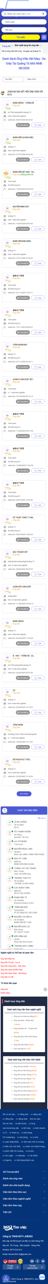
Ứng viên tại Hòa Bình (24, 1087)
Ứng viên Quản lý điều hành (12, 970)
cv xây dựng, (22, 1137)
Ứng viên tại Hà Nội (25, 1066)
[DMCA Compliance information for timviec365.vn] (20, 1261)
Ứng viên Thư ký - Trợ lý (10, 962)
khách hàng (5, 993)
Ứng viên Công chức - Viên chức (13, 966)
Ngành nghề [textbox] (10, 22)
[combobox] (24, 22)
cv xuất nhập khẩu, (11, 1142)
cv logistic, (7, 1160)
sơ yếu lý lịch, (21, 1123)
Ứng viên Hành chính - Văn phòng (13, 973)
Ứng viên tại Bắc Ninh (25, 1095)
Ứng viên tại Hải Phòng (25, 1070)
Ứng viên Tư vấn (7, 977)
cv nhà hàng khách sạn (24, 1160)
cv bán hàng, (26, 1132)
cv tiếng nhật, (22, 1119)
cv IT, (5, 1132)
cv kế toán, (26, 1128)
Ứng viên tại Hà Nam (24, 1099)
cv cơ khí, (34, 1137)
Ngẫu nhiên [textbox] (31, 79)
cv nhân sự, (14, 1132)
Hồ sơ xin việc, (9, 1114)
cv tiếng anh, (23, 1114)
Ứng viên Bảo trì (22, 1049)
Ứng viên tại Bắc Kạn (23, 1083)
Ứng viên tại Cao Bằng (24, 1079)
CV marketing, (9, 1137)
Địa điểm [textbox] (8, 79)
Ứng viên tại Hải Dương (25, 1091)
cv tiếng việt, (36, 1114)
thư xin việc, (8, 1123)
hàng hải (4, 989)
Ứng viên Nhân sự (8, 959)
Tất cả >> (41, 818)
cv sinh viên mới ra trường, (32, 1142)
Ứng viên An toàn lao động (26, 1016)
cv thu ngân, (8, 1155)
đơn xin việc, (35, 1119)
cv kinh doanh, (39, 1128)
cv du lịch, (30, 1151)
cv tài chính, (32, 1155)
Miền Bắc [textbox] (8, 30)
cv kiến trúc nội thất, (12, 1146)
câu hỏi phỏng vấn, (11, 1128)
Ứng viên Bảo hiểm (24, 1045)
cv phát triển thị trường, (13, 1151)
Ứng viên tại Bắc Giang (25, 1074)
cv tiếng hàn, (8, 1119)
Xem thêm (24, 794)
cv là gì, (32, 1123)
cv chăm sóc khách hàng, (34, 1146)
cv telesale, (20, 1155)
